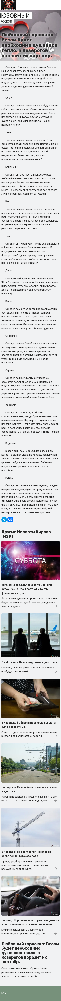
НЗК (3, 993)
